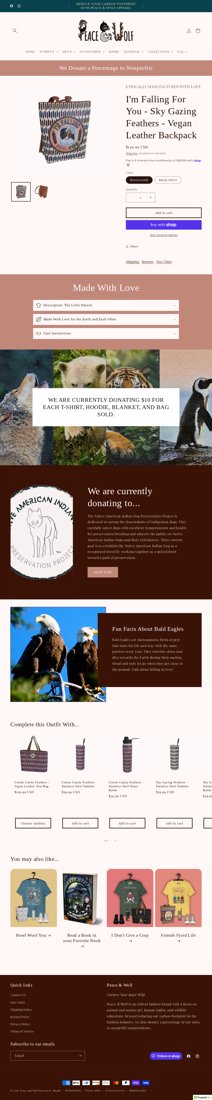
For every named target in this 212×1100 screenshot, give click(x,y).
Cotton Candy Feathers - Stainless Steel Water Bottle (126, 786)
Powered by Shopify (49, 1090)
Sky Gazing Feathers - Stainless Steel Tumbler (172, 784)
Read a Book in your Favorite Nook (82, 938)
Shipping (131, 153)
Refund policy (73, 1090)
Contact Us (18, 995)
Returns (148, 261)
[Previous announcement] (69, 6)
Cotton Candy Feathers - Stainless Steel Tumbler (79, 784)
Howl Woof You (31, 935)
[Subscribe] (80, 1056)
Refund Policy (20, 1017)
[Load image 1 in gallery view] (20, 191)
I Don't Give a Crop (130, 935)
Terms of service (115, 1090)
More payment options (163, 234)
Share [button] (134, 246)
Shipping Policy (21, 1010)
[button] (14, 30)
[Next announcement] (142, 6)
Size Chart (164, 261)
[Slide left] (96, 840)
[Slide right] (115, 840)
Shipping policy (138, 1090)
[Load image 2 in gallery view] (42, 191)
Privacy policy (93, 1090)
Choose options (33, 823)
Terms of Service (22, 1031)
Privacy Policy (20, 1024)
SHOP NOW (103, 572)
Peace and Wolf (29, 1090)
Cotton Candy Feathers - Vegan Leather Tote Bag (31, 784)
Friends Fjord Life (178, 935)
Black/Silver (168, 180)
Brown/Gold (139, 180)
